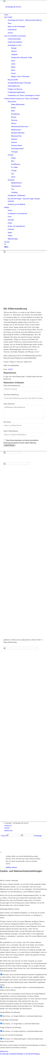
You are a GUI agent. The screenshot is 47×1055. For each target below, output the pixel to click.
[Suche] (5, 244)
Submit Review (9, 445)
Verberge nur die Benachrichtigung (28, 1054)
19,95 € (10, 369)
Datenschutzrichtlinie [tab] (7, 1041)
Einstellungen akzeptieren (8, 1054)
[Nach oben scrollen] (0, 852)
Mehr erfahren (12, 867)
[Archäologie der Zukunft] (21, 7)
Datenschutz (4, 1051)
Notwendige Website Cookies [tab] (9, 909)
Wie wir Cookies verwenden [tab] (9, 880)
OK (7, 867)
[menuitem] (23, 14)
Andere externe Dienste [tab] (8, 990)
